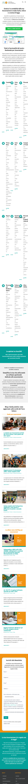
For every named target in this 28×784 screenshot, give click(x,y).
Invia (6, 717)
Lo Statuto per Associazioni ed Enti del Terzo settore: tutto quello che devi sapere (14, 434)
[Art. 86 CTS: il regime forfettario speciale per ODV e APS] (14, 580)
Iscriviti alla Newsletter (6, 781)
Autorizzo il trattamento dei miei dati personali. (14, 712)
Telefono (6, 688)
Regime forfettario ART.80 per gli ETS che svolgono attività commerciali (13, 629)
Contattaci (17, 776)
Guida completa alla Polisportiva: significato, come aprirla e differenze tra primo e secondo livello (13, 508)
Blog (14, 555)
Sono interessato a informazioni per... (12, 694)
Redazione (4, 778)
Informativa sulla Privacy (10, 705)
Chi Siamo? (4, 776)
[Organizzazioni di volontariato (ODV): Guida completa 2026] (14, 460)
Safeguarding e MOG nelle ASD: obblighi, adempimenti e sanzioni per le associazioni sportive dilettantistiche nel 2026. (13, 552)
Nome (5, 671)
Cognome (6, 677)
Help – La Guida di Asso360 (20, 778)
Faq (16, 781)
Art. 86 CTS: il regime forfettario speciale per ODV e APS (13, 590)
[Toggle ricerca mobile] (22, 2)
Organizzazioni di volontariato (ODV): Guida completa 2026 (12, 470)
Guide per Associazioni (17, 437)
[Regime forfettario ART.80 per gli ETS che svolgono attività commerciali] (14, 618)
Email (5, 683)
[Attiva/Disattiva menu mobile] (25, 2)
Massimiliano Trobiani (9, 437)
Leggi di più (6, 448)
